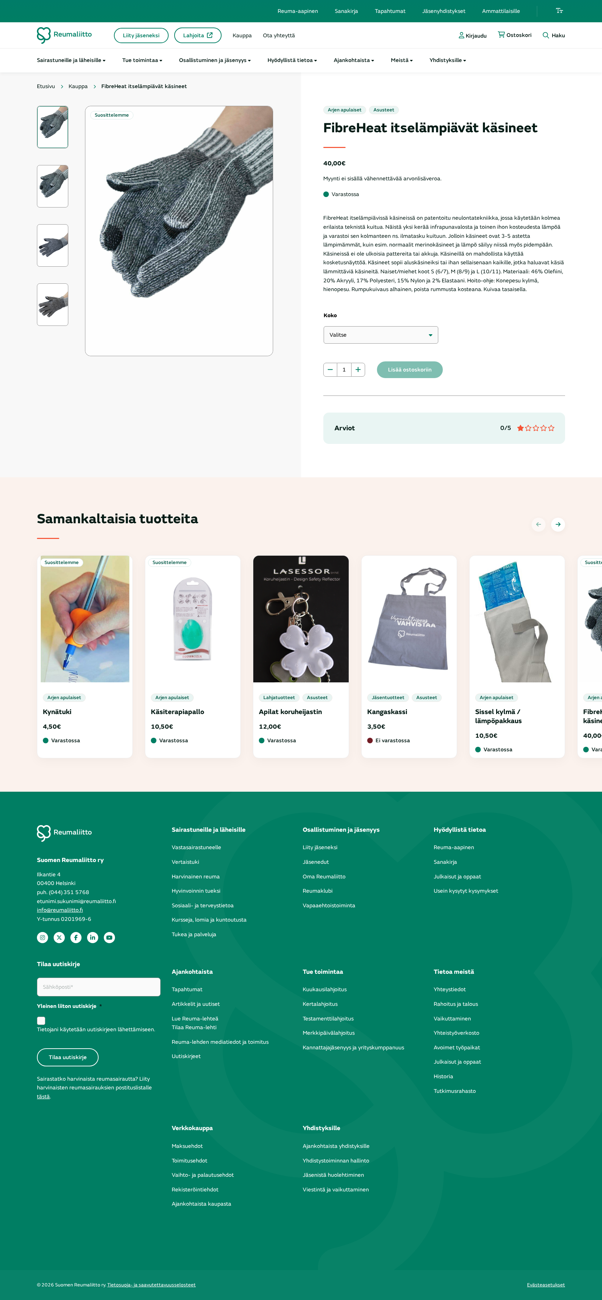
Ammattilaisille (501, 11)
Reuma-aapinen (298, 11)
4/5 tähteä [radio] (543, 428)
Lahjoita (193, 35)
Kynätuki (57, 711)
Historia (443, 1076)
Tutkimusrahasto (455, 1091)
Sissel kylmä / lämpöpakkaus (498, 716)
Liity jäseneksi (141, 35)
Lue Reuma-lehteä (195, 1018)
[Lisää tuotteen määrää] (358, 370)
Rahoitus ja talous (456, 1004)
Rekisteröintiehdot (195, 1189)
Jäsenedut (316, 862)
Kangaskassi (387, 711)
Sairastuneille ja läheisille (69, 60)
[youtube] (109, 937)
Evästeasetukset (546, 1285)
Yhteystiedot (450, 989)
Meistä (400, 60)
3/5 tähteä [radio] (535, 428)
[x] (59, 937)
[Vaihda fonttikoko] (559, 11)
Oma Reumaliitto (324, 876)
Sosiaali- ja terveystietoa (203, 905)
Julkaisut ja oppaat (457, 876)
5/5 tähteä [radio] (551, 428)
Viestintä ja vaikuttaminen (336, 1189)
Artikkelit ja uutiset (196, 1004)
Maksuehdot (187, 1146)
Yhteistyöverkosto (456, 1032)
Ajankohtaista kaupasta (201, 1203)
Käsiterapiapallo (177, 711)
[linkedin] (92, 937)
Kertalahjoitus (320, 1004)
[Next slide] (558, 525)
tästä (43, 1096)
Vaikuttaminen (452, 1018)
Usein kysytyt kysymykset (466, 890)
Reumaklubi (318, 890)
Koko (330, 315)
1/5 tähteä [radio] (520, 428)
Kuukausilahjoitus (325, 989)
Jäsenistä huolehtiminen (333, 1175)
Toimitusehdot (189, 1160)
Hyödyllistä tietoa (290, 60)
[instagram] (42, 937)
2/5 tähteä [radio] (528, 428)
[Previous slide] (539, 525)
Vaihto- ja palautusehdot (203, 1175)
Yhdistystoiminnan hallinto (336, 1160)
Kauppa (242, 35)
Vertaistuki (185, 862)
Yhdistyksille (446, 60)
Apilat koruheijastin (290, 711)
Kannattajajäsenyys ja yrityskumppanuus (353, 1047)
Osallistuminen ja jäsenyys (213, 60)
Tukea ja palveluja (194, 934)
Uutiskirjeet (186, 1056)
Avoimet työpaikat (457, 1047)
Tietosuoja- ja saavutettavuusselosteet (151, 1285)
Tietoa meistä (454, 972)
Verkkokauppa (192, 1128)
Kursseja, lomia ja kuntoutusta (209, 919)
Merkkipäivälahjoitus (329, 1032)
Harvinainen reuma (196, 876)
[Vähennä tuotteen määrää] (330, 370)
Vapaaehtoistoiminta (329, 905)
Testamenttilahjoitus (328, 1018)
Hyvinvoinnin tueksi (196, 890)
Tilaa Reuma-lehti (194, 1027)
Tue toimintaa (140, 60)
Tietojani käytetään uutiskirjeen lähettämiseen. (96, 1029)
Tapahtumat (390, 11)
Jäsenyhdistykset (443, 11)
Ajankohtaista (352, 60)
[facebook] (76, 937)
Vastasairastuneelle (196, 847)
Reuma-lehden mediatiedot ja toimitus (220, 1042)
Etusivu (46, 86)
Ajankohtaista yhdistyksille (336, 1146)
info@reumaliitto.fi (60, 910)
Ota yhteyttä (279, 35)
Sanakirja (346, 11)
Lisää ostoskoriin (410, 369)
